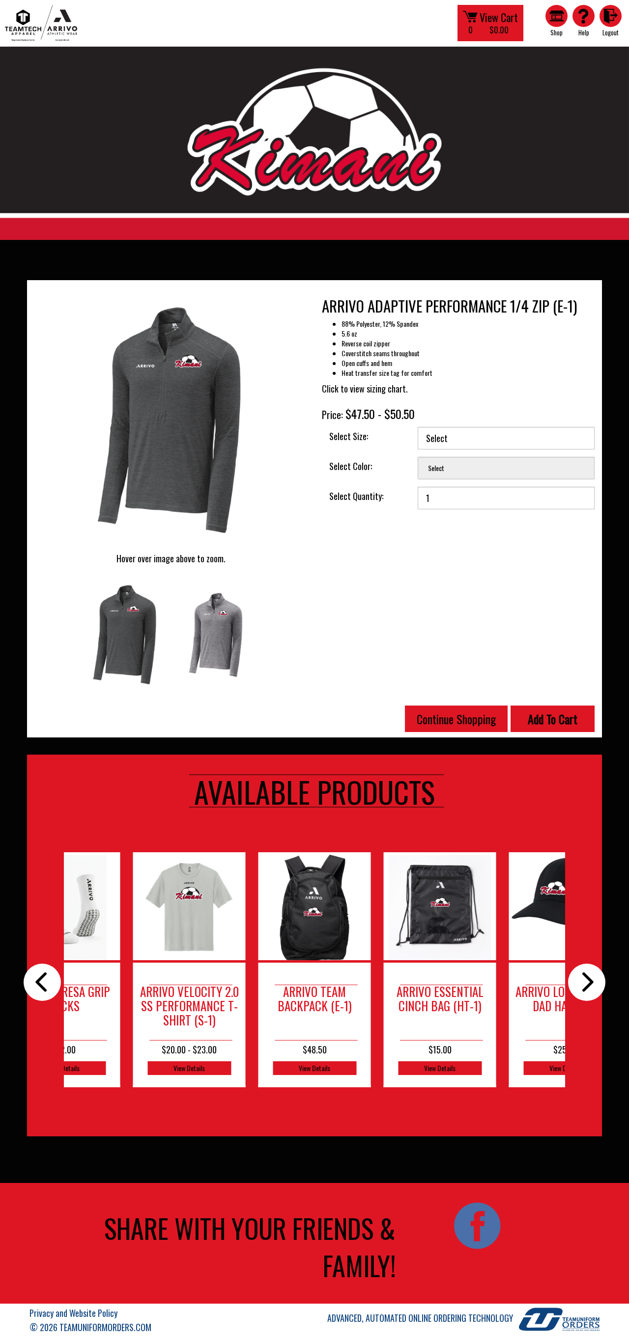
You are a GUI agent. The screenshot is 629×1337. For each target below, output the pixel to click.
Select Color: (350, 466)
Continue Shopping (456, 719)
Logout (610, 31)
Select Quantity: (356, 496)
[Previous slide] (42, 982)
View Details (189, 1068)
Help (583, 31)
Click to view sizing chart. (365, 388)
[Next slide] (586, 982)
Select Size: (348, 436)
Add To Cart (552, 719)
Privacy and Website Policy (73, 1313)
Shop (556, 31)
